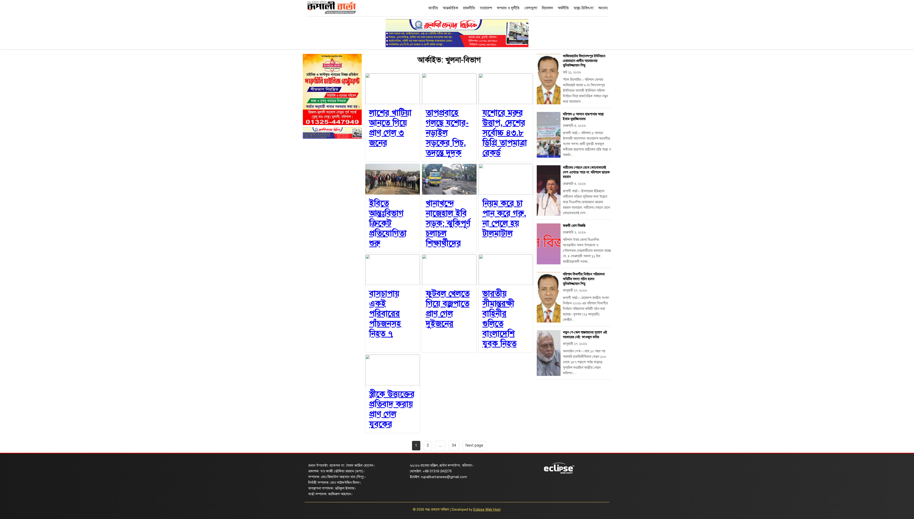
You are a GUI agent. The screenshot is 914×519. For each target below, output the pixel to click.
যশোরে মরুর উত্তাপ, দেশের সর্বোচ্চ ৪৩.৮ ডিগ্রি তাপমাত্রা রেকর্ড (504, 133)
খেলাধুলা (530, 8)
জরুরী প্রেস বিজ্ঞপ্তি (574, 226)
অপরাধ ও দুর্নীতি (508, 8)
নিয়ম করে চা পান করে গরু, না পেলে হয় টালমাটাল (504, 218)
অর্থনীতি (563, 8)
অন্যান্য (603, 8)
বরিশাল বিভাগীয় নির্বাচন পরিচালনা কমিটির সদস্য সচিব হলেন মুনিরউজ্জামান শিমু (584, 279)
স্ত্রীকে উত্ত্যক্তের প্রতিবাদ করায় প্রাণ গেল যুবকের (392, 409)
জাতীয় (433, 8)
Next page (474, 445)
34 (454, 445)
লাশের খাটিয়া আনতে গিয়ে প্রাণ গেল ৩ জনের (390, 128)
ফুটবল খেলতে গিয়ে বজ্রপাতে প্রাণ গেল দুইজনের (448, 308)
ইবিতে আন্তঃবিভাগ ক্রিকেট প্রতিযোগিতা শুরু (388, 223)
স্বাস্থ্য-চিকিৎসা (583, 8)
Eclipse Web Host (487, 510)
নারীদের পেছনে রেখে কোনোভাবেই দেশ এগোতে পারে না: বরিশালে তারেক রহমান (586, 172)
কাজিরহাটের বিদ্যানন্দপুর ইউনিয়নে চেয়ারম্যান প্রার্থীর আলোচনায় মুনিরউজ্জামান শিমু (584, 60)
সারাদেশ (486, 8)
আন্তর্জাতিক (450, 8)
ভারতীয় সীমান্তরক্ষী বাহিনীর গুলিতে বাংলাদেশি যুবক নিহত (499, 318)
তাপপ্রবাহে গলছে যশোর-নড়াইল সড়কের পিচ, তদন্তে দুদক (447, 133)
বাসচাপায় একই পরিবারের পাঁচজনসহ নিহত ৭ (385, 313)
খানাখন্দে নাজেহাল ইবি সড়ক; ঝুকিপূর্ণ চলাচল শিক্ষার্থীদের (448, 223)
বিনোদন (547, 8)
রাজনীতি (469, 8)
